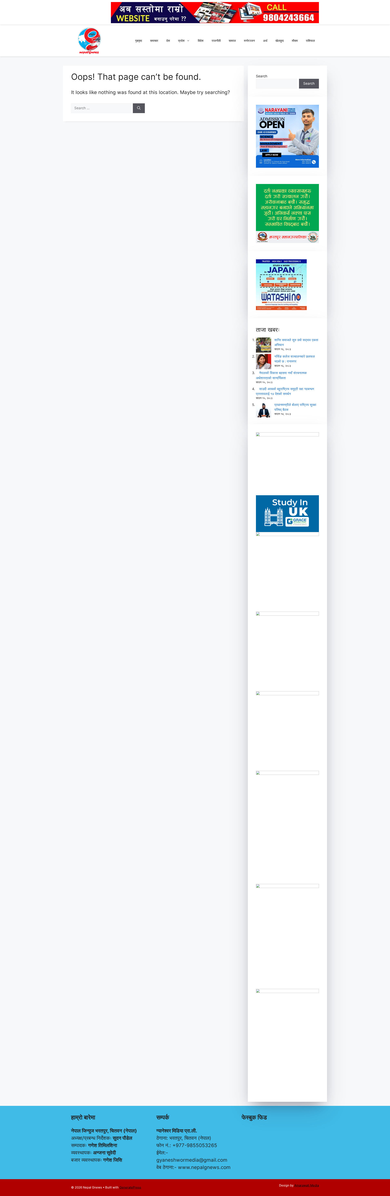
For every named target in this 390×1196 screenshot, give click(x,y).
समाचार (154, 41)
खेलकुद (279, 41)
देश (168, 41)
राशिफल (310, 41)
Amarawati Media (306, 1185)
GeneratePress (130, 1187)
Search (261, 76)
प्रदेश (181, 41)
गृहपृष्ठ (138, 41)
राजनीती (216, 41)
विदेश (201, 41)
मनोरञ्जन (249, 41)
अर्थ (265, 41)
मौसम (295, 41)
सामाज (232, 41)
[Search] (139, 108)
